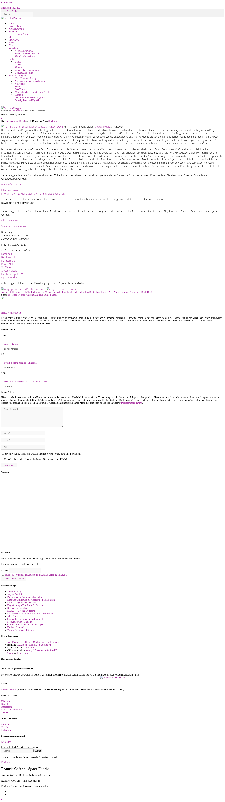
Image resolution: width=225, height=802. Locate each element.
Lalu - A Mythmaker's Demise (21, 602)
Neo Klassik (102, 292)
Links (11, 59)
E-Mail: (5, 570)
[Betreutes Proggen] (11, 18)
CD (12, 292)
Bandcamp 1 (8, 257)
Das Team (20, 89)
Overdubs (124, 292)
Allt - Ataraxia (14, 616)
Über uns (5, 701)
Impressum (6, 706)
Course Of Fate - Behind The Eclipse (25, 624)
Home (12, 23)
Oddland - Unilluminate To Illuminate (25, 619)
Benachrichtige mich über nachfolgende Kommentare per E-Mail (35, 459)
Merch (12, 37)
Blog (11, 45)
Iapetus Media (102, 126)
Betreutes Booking (24, 72)
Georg (10, 653)
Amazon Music (9, 270)
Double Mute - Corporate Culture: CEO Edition (30, 613)
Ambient (5, 292)
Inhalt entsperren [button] (10, 190)
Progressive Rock (137, 292)
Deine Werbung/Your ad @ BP (30, 97)
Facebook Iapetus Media (14, 274)
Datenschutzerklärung (131, 402)
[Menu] (2, 106)
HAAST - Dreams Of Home (21, 610)
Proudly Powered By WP (27, 100)
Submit (38, 751)
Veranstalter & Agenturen (27, 70)
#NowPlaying (14, 591)
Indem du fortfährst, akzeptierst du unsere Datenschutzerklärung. (36, 574)
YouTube (6, 267)
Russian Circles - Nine (18, 608)
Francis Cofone (59, 292)
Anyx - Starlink (11, 344)
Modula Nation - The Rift (19, 621)
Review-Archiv (8, 689)
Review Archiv (22, 34)
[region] (112, 512)
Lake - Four (29, 647)
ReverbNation (8, 264)
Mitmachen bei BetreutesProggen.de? (33, 92)
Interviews (14, 39)
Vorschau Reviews (24, 50)
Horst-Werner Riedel (15, 121)
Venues (18, 67)
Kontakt (19, 94)
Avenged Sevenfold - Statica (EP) (34, 644)
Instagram (6, 730)
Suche (18, 86)
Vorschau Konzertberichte (27, 53)
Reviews (13, 31)
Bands (18, 61)
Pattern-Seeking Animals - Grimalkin (20, 363)
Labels (18, 64)
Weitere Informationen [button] (13, 226)
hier (41, 564)
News (11, 42)
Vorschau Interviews (25, 56)
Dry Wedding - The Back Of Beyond (25, 605)
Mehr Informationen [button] (12, 184)
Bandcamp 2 (8, 260)
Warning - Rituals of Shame (20, 630)
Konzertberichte (16, 28)
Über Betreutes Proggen (26, 78)
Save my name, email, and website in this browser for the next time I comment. (43, 453)
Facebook (6, 254)
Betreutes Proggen (17, 75)
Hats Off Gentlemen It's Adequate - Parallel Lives (25, 382)
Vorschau (13, 48)
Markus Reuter (88, 292)
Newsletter (20, 83)
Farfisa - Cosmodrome (18, 627)
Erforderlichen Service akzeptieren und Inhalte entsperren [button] (33, 193)
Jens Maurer (13, 642)
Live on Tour (15, 26)
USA (149, 292)
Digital (27, 292)
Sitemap (5, 712)
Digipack (18, 292)
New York (114, 292)
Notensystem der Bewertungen (30, 81)
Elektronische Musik (41, 292)
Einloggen (6, 742)
